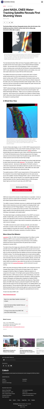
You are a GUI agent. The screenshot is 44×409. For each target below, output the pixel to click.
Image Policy (24, 400)
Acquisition (24, 379)
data (28, 226)
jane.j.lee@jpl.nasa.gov (8, 327)
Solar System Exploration (27, 390)
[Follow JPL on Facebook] (3, 365)
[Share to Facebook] (4, 22)
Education (4, 381)
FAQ (29, 400)
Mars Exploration (5, 397)
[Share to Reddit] (9, 22)
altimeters (22, 162)
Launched (5, 237)
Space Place (24, 392)
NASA (10, 400)
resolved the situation (18, 263)
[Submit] (3, 360)
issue (18, 261)
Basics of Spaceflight (6, 390)
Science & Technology (6, 382)
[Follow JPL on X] (6, 365)
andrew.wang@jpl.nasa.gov (19, 327)
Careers (3, 379)
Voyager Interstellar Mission (28, 395)
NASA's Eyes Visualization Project (29, 393)
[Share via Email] (12, 22)
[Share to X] (7, 22)
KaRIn (29, 150)
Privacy (18, 400)
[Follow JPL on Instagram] (8, 365)
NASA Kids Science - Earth (7, 392)
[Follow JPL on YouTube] (11, 365)
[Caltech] (5, 370)
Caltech (14, 400)
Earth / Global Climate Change (8, 393)
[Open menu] (42, 2)
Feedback (33, 400)
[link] (22, 121)
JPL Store (24, 381)
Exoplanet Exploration (6, 395)
